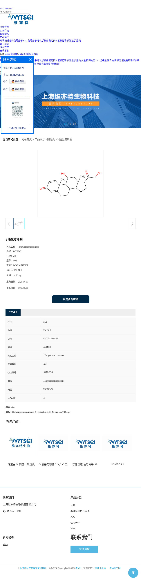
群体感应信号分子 (14, 40)
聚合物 (110, 60)
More (72, 528)
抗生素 (84, 60)
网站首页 (26, 139)
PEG (25, 40)
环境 (2, 40)
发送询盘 (84, 549)
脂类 (78, 40)
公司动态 (33, 54)
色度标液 (55, 64)
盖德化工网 (100, 568)
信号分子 (32, 40)
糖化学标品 (42, 40)
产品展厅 (40, 139)
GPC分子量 (101, 60)
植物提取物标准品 (130, 60)
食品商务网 (114, 568)
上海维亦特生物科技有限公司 (32, 568)
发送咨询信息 (70, 299)
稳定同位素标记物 (57, 40)
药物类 (91, 60)
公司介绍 (24, 54)
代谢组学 (71, 40)
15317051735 (6, 8)
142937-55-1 (117, 464)
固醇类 (117, 60)
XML (78, 568)
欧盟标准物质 (43, 64)
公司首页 (14, 54)
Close (7, 54)
